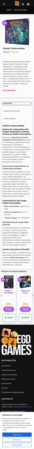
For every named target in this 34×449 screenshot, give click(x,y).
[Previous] (1, 299)
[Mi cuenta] (23, 4)
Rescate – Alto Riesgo (8, 292)
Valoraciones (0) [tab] (9, 118)
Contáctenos (6, 366)
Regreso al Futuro (25, 292)
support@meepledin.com (22, 407)
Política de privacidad (9, 375)
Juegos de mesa (20, 10)
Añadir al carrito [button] (8, 309)
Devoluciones (6, 383)
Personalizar (17, 440)
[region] (17, 430)
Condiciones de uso (8, 370)
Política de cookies (8, 379)
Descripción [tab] (7, 103)
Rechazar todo (17, 445)
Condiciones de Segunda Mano (12, 392)
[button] (4, 4)
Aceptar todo (17, 434)
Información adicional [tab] (11, 111)
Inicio (9, 10)
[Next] (32, 299)
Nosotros (4, 388)
